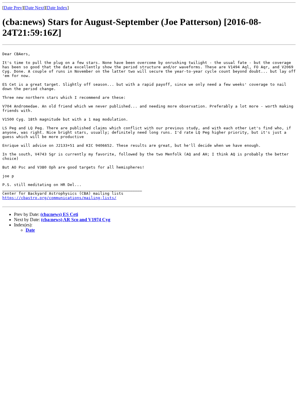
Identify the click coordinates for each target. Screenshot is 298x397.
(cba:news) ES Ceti (59, 214)
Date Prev (13, 7)
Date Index (57, 7)
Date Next (34, 7)
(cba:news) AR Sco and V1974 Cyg (75, 219)
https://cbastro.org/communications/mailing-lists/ (59, 198)
